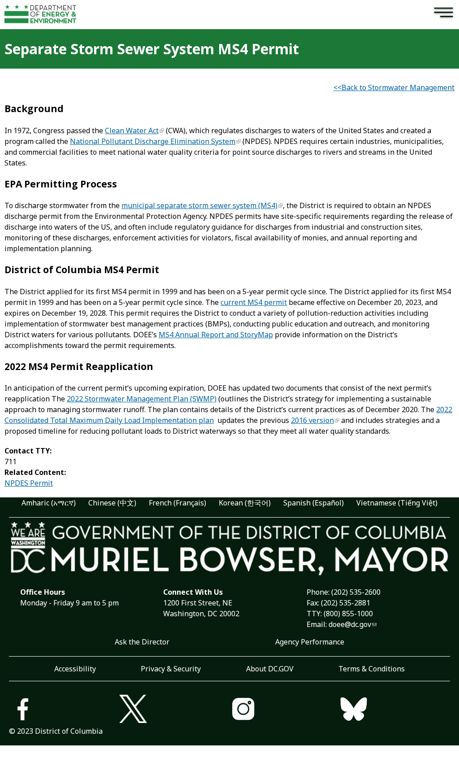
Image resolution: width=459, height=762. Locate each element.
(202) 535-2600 (356, 592)
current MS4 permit (254, 302)
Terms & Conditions (371, 669)
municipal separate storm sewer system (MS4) (199, 205)
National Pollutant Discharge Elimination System (152, 141)
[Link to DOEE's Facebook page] (64, 710)
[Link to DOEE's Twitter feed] (174, 710)
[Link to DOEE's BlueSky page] (395, 710)
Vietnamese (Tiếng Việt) (396, 503)
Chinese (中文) (112, 503)
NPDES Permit (28, 483)
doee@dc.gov (350, 624)
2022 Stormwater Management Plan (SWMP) (142, 399)
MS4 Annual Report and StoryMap (216, 335)
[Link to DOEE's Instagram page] (285, 710)
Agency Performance (309, 642)
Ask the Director (142, 642)
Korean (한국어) (245, 503)
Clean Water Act (132, 130)
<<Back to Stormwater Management (394, 87)
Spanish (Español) (313, 503)
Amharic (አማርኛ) (49, 503)
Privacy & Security (171, 669)
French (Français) (177, 503)
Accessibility (75, 669)
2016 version (312, 420)
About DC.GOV (270, 669)
